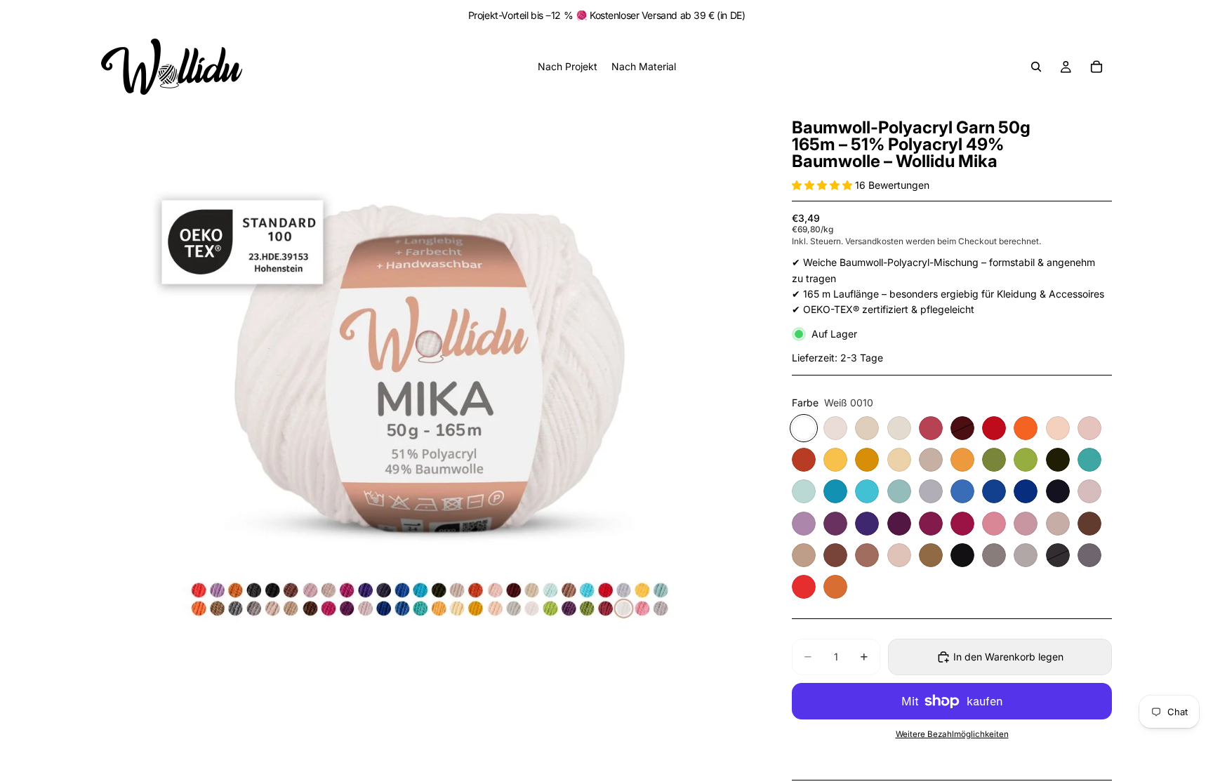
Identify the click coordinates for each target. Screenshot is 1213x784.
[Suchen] (1036, 66)
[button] (823, 185)
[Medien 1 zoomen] (429, 395)
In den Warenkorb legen (1008, 657)
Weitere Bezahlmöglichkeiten (952, 734)
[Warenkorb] (1096, 66)
